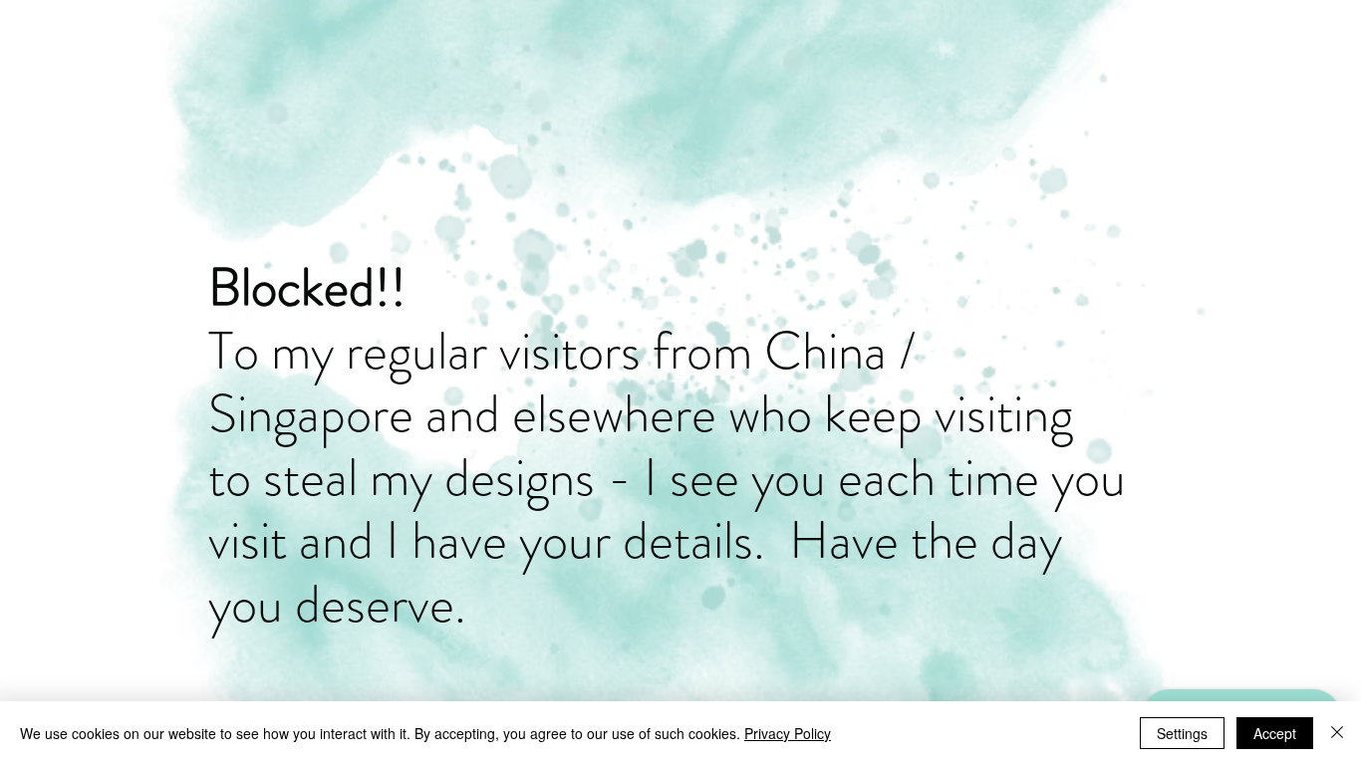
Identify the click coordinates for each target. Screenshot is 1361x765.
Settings (1182, 733)
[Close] (1337, 733)
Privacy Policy (787, 733)
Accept (1274, 733)
